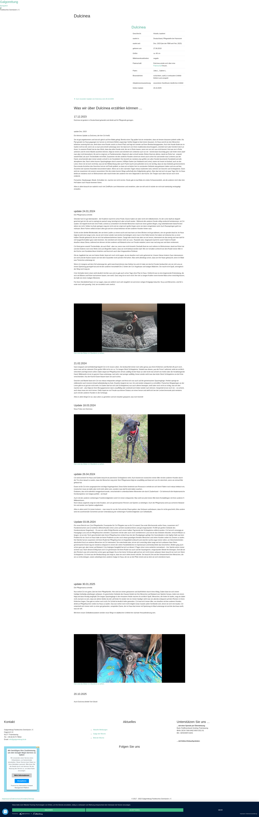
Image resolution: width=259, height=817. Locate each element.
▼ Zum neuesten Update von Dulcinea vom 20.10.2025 (94, 99)
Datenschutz (15, 799)
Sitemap (31, 799)
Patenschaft (157, 66)
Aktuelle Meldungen (100, 730)
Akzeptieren (21, 781)
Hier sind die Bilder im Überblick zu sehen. (89, 464)
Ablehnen (49, 810)
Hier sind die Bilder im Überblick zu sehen (89, 353)
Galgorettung (9, 2)
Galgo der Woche (99, 734)
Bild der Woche (98, 738)
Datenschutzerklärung (251, 813)
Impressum (6, 799)
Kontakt (24, 799)
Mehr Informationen (21, 775)
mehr (220, 810)
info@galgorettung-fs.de (17, 739)
